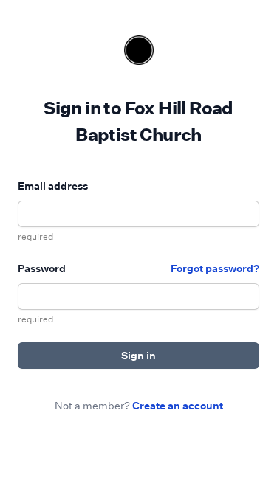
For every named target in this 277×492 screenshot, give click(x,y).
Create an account (177, 405)
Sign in (138, 355)
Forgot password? (215, 268)
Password (42, 268)
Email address (53, 186)
